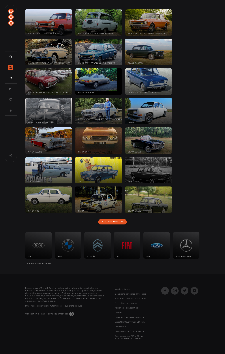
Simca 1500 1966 (136, 63)
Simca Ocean (134, 152)
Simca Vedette (35, 152)
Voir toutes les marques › (40, 263)
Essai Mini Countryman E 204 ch (130, 322)
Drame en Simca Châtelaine (41, 122)
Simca (131, 122)
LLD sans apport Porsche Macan (129, 331)
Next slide (196, 247)
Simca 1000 (133, 181)
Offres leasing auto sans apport (129, 317)
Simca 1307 (83, 152)
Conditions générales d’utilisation (130, 294)
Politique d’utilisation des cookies (130, 298)
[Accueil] (11, 17)
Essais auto (120, 326)
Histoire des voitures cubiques (143, 92)
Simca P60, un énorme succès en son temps (49, 63)
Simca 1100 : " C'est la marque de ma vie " (97, 63)
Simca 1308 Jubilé (86, 92)
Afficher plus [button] (110, 221)
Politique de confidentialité (127, 308)
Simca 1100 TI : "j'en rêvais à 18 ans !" (45, 33)
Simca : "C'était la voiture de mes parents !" (49, 92)
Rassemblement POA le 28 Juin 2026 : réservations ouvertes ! (129, 337)
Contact (119, 312)
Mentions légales (123, 289)
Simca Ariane (34, 181)
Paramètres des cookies (126, 303)
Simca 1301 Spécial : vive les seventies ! (146, 33)
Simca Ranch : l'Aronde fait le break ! (96, 33)
